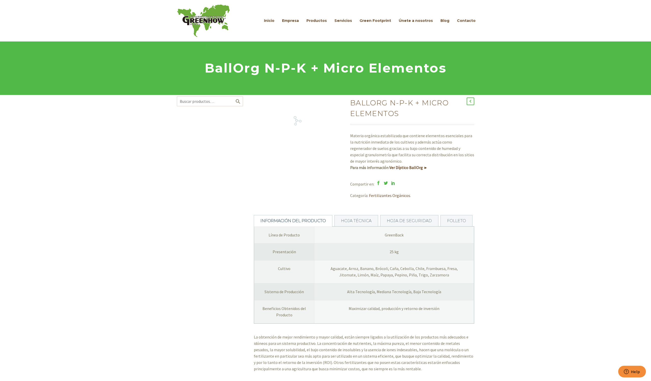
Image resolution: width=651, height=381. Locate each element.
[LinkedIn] (393, 183)
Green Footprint (375, 20)
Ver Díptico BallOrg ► (408, 167)
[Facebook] (378, 183)
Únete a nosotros (416, 20)
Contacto (466, 20)
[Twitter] (386, 183)
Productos (316, 20)
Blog (444, 20)
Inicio (269, 20)
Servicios (343, 20)
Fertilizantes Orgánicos (389, 195)
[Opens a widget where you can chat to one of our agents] (632, 372)
